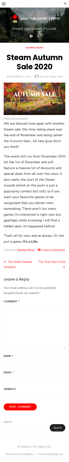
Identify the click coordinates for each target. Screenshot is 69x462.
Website (10, 389)
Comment (12, 301)
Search (8, 422)
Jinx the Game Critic (51, 76)
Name (8, 356)
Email (8, 372)
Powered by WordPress (19, 454)
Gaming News (34, 47)
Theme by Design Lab (50, 454)
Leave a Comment (53, 250)
